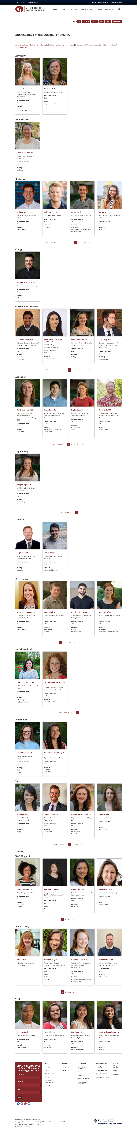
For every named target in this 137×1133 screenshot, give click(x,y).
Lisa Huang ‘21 (77, 1032)
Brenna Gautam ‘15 (24, 814)
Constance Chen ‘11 (25, 153)
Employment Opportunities (49, 1081)
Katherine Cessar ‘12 (79, 959)
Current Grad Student (47, 45)
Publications (82, 1072)
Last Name (20, 1081)
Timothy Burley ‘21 (24, 1032)
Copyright (18, 1119)
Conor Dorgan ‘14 (51, 553)
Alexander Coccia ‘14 (107, 959)
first (46, 242)
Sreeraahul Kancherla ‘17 (27, 340)
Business (33, 45)
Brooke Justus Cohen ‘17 (81, 814)
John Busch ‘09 (50, 612)
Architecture (25, 45)
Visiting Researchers (101, 1070)
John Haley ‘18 (50, 410)
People (64, 9)
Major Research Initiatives (82, 1067)
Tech (25, 47)
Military (105, 45)
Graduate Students (84, 1079)
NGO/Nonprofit (112, 45)
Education (58, 45)
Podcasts (116, 1074)
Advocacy (18, 45)
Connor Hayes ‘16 (51, 814)
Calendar (99, 9)
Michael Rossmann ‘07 (26, 282)
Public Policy (19, 47)
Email (19, 1089)
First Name (21, 1074)
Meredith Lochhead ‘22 (80, 340)
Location (86, 21)
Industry (94, 21)
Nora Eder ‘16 (49, 1032)
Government (78, 45)
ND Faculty (99, 1067)
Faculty (80, 1075)
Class (108, 21)
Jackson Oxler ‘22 (78, 212)
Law (101, 45)
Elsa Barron (21, 959)
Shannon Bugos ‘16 (52, 959)
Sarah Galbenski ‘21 (25, 410)
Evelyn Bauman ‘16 (24, 89)
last (90, 242)
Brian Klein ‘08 (105, 410)
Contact (47, 1070)
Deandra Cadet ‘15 (24, 889)
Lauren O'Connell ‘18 (25, 682)
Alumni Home (116, 21)
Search (119, 10)
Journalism (96, 45)
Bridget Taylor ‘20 (24, 485)
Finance (71, 45)
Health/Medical (87, 45)
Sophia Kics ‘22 (77, 410)
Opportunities (86, 9)
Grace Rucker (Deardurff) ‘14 (54, 683)
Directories (65, 1067)
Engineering (65, 45)
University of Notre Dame (32, 1119)
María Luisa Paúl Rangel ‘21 (54, 754)
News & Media (110, 9)
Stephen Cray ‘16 (23, 553)
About (55, 9)
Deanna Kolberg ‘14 (106, 889)
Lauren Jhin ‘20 (77, 889)
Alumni (64, 1070)
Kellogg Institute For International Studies (27, 1122)
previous (52, 242)
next (85, 242)
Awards (47, 1077)
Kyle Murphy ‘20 (50, 212)
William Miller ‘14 (24, 212)
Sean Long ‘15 (104, 340)
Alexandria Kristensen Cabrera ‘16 (53, 341)
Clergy (38, 45)
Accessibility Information (22, 1126)
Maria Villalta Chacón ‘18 (109, 1032)
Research (74, 9)
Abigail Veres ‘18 (105, 212)
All (79, 21)
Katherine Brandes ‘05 (26, 612)
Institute (47, 1067)
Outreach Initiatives (50, 1074)
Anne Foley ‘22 (105, 612)
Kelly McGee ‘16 (105, 814)
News (115, 1071)
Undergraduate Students (82, 1083)
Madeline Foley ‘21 (51, 89)
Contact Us (38, 1124)
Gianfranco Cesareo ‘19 (80, 612)
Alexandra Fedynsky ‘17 (53, 889)
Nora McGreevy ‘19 (24, 753)
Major (101, 21)
